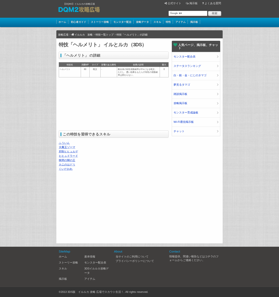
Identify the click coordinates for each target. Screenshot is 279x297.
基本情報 (89, 256)
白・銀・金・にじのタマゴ (190, 75)
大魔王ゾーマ (67, 147)
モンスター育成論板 (186, 112)
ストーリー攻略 (100, 21)
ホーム (62, 21)
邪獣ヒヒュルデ (68, 151)
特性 (168, 21)
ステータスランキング (187, 66)
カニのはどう (67, 164)
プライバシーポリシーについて (135, 261)
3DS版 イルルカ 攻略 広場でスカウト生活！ (95, 291)
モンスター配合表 (185, 56)
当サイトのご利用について (132, 256)
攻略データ (142, 21)
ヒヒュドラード (68, 155)
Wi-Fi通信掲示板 (184, 121)
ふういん (64, 143)
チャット (179, 131)
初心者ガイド (78, 21)
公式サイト (174, 3)
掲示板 (193, 3)
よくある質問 (213, 3)
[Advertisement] (86, 103)
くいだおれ (65, 168)
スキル (157, 21)
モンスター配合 (122, 21)
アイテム (180, 21)
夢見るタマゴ (182, 84)
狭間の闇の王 (67, 160)
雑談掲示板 (180, 94)
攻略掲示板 (180, 103)
